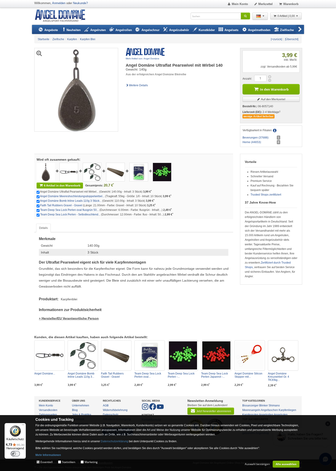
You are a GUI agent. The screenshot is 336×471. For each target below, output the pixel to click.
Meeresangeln (251, 410)
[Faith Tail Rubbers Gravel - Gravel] (115, 171)
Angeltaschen (269, 410)
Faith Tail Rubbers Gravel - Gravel (61, 205)
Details (43, 228)
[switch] (15, 453)
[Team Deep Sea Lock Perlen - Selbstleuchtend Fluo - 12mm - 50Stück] (162, 171)
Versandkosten (48, 410)
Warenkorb (291, 4)
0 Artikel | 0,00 (286, 16)
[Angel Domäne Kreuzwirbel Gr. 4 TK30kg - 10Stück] (283, 355)
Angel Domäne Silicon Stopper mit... (248, 375)
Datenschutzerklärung (114, 441)
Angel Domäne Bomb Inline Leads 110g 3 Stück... (70, 200)
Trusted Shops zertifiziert (266, 194)
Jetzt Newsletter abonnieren (213, 411)
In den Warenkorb (274, 89)
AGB (106, 405)
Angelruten (281, 414)
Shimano (274, 405)
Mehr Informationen (48, 455)
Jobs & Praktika (81, 414)
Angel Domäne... (44, 373)
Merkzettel (265, 4)
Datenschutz (110, 414)
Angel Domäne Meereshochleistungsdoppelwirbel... (72, 196)
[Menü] (23, 426)
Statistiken (68, 462)
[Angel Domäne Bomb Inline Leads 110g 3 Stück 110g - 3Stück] (92, 171)
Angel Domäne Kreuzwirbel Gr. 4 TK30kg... (278, 377)
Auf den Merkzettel (272, 99)
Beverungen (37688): (256, 137)
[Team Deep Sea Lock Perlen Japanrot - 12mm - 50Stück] (216, 355)
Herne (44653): (252, 142)
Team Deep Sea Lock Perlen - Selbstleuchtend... (70, 214)
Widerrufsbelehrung (115, 410)
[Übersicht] (291, 39)
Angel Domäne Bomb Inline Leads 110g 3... (81, 375)
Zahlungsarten (48, 414)
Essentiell (46, 462)
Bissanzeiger (250, 405)
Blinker (263, 405)
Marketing (91, 462)
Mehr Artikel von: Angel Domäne (142, 58)
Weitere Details (138, 85)
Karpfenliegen (287, 410)
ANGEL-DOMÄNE (62, 16)
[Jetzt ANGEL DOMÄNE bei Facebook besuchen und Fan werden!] (145, 409)
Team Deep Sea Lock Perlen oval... (147, 375)
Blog (75, 410)
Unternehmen (80, 405)
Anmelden (58, 3)
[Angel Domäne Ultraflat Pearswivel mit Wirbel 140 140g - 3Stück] (46, 171)
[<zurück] (276, 39)
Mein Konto (240, 4)
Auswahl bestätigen (257, 464)
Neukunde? (80, 3)
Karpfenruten (250, 414)
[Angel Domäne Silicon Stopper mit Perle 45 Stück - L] (250, 355)
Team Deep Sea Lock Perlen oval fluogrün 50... (69, 210)
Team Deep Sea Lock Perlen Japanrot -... (214, 375)
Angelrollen (266, 414)
